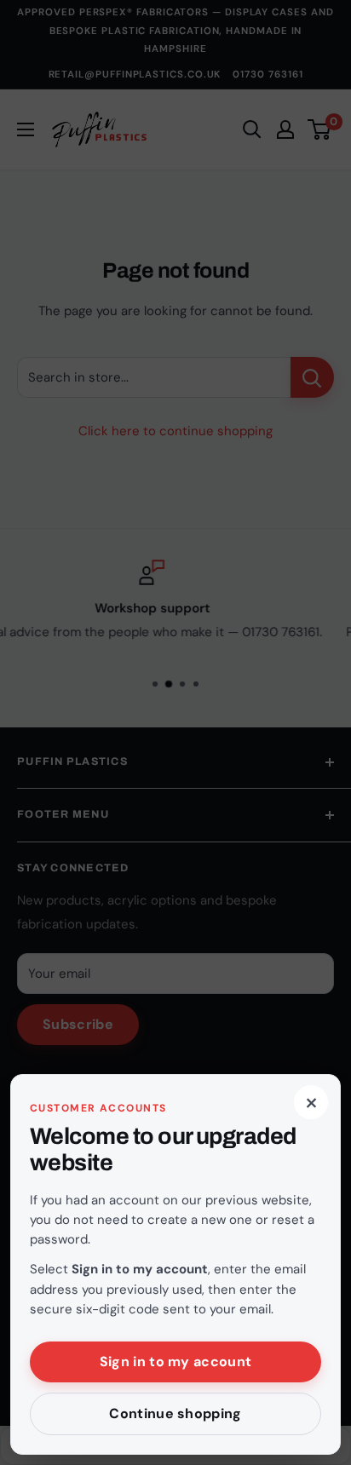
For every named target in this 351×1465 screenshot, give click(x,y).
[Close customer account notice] (175, 732)
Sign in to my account (176, 1361)
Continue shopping (175, 1413)
